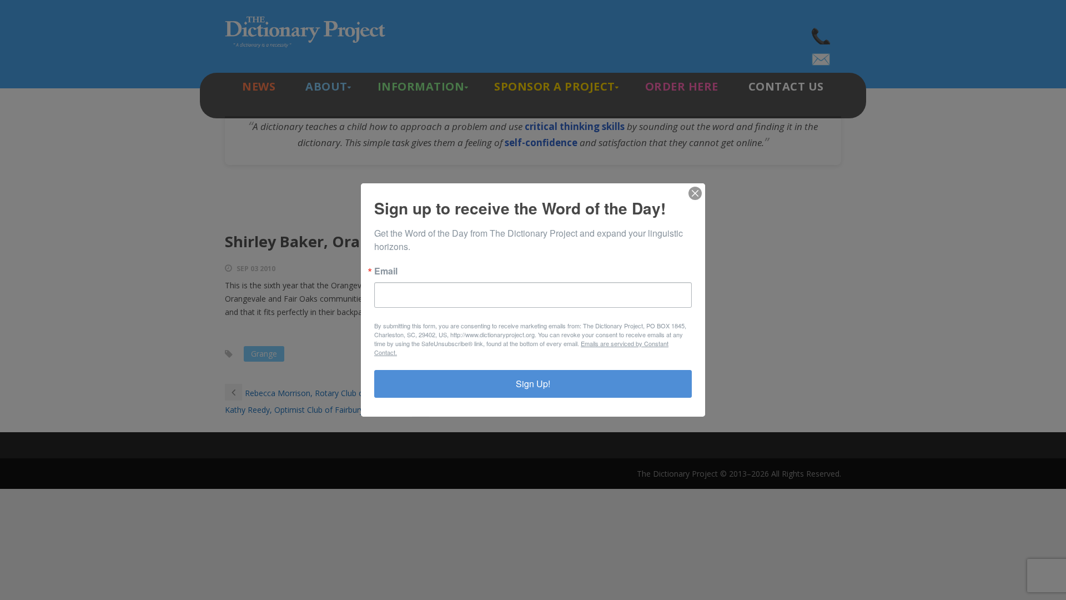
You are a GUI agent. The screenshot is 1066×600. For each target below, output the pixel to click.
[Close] (695, 193)
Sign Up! (533, 383)
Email (386, 271)
